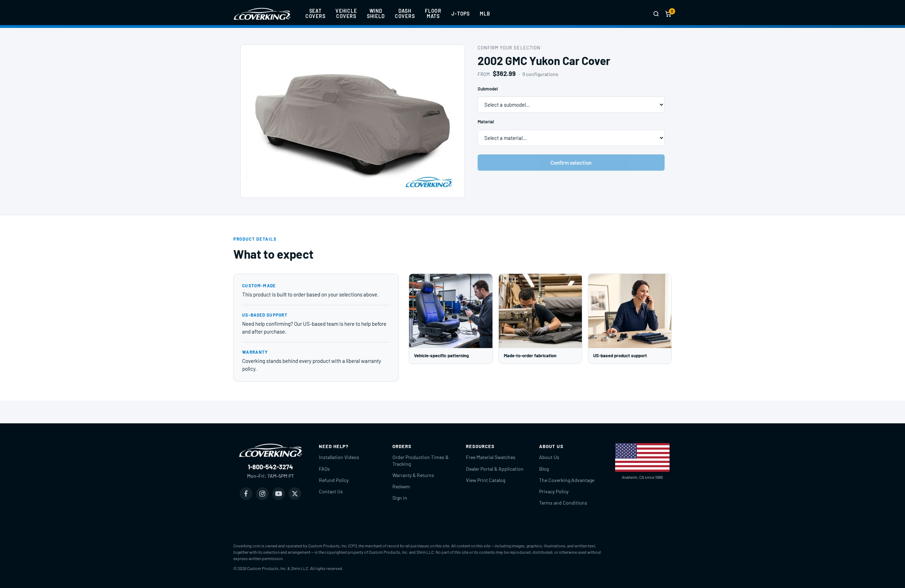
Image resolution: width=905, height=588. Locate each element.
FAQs (324, 469)
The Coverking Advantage (566, 480)
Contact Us (331, 491)
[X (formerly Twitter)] (294, 493)
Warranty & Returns (413, 475)
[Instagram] (262, 493)
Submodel (488, 89)
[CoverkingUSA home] (262, 13)
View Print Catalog (485, 480)
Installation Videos (339, 457)
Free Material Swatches (490, 457)
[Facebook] (246, 493)
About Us (549, 457)
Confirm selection (570, 162)
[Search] (656, 13)
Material (486, 121)
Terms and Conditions (563, 503)
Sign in (399, 498)
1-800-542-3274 (270, 467)
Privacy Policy (553, 491)
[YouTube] (278, 493)
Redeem (401, 486)
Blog (544, 469)
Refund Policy (334, 480)
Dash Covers (405, 13)
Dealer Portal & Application (495, 469)
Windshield (376, 13)
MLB (485, 14)
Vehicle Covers (346, 13)
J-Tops (460, 14)
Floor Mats (433, 13)
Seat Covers (315, 13)
